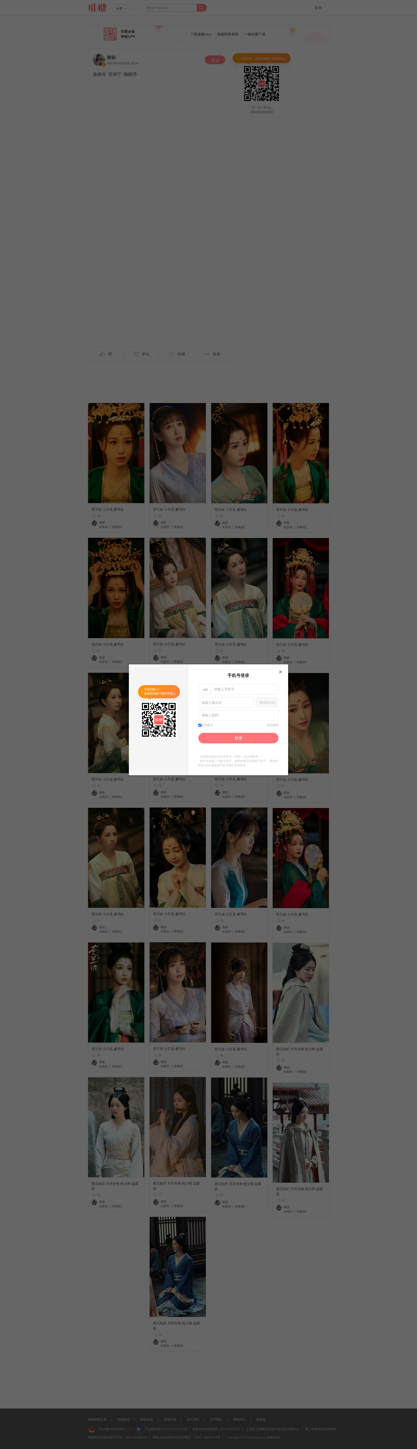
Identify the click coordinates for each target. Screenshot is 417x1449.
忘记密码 (272, 725)
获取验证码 (267, 702)
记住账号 (207, 725)
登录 (238, 738)
